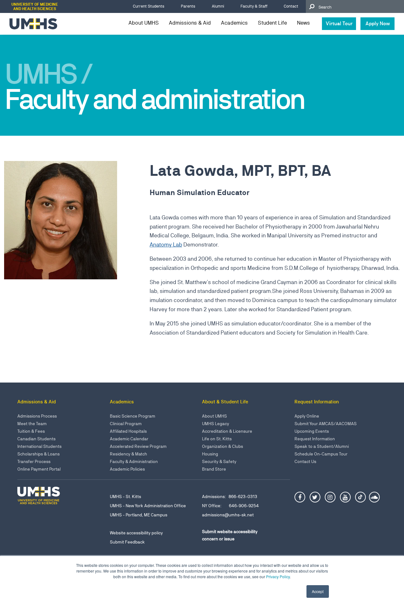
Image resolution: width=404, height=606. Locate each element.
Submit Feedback (127, 541)
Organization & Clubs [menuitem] (222, 446)
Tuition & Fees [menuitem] (31, 431)
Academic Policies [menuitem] (127, 469)
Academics (234, 23)
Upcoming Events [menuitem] (311, 431)
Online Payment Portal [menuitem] (39, 469)
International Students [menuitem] (39, 446)
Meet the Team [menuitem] (32, 423)
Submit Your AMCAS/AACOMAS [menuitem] (325, 423)
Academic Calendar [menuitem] (129, 438)
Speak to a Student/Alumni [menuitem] (321, 446)
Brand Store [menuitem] (214, 469)
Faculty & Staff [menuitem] (254, 6)
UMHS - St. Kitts (125, 496)
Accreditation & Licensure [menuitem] (227, 431)
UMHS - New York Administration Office (148, 505)
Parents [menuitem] (188, 6)
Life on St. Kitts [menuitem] (217, 438)
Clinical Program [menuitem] (126, 423)
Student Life (272, 23)
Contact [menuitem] (291, 6)
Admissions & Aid (190, 23)
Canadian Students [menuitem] (36, 438)
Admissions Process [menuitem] (37, 416)
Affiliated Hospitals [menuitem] (128, 431)
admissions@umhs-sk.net (228, 514)
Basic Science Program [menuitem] (132, 416)
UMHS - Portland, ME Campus (138, 514)
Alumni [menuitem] (218, 6)
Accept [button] (318, 591)
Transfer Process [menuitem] (33, 461)
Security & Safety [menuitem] (219, 461)
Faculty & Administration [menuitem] (134, 461)
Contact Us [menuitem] (305, 461)
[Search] (311, 6)
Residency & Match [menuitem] (128, 453)
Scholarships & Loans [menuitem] (38, 453)
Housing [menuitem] (210, 453)
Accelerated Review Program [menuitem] (138, 446)
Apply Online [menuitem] (306, 416)
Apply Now (377, 24)
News (303, 23)
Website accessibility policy (136, 532)
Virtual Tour (339, 24)
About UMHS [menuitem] (214, 416)
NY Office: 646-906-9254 (230, 505)
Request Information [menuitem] (314, 438)
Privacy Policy (278, 576)
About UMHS (143, 23)
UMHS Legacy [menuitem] (215, 423)
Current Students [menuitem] (148, 6)
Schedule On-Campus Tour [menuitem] (321, 453)
